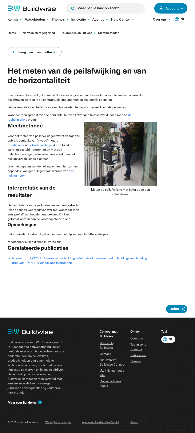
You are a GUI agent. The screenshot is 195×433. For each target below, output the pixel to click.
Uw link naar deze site (112, 372)
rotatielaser (16, 145)
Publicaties (138, 355)
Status (134, 422)
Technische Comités (138, 346)
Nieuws (135, 361)
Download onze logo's (110, 383)
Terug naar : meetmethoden (37, 52)
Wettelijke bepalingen (58, 422)
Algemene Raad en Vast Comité (100, 422)
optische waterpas (41, 145)
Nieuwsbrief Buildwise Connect (112, 362)
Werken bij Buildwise (107, 345)
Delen (174, 309)
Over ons (136, 338)
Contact (105, 354)
